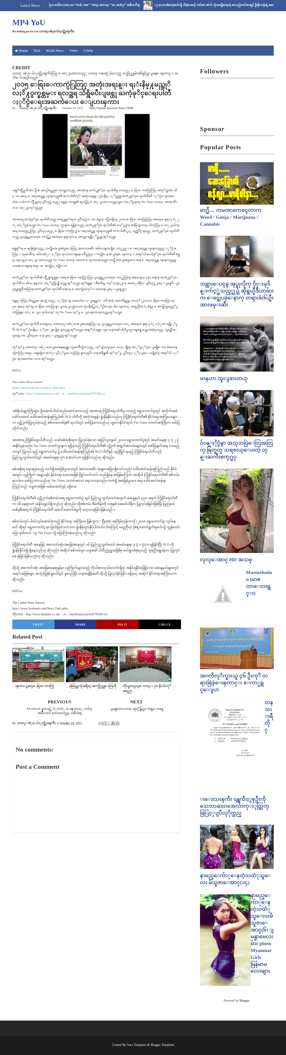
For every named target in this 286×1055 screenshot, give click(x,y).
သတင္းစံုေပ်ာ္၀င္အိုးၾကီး (38, 108)
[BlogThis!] (105, 723)
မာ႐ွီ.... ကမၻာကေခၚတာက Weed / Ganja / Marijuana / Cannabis (230, 217)
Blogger (244, 1000)
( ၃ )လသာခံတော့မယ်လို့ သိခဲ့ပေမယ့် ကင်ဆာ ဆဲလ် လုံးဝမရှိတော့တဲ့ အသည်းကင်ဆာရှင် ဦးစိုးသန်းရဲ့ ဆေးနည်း (197, 4)
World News (55, 51)
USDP (129, 108)
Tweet (38, 624)
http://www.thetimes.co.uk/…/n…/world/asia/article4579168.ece (66, 393)
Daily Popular (97, 108)
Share (80, 624)
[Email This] (100, 723)
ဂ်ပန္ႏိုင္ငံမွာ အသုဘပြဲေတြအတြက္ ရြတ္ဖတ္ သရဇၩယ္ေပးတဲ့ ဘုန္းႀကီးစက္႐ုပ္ (236, 450)
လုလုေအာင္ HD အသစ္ (226, 559)
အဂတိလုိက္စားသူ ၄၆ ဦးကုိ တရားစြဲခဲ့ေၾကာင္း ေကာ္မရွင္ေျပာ (234, 682)
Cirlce (165, 624)
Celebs (88, 51)
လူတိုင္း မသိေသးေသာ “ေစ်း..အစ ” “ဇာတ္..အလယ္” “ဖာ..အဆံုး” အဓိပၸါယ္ (72, 4)
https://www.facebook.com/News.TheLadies (38, 387)
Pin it (122, 624)
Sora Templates (136, 1045)
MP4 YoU (28, 22)
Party (122, 108)
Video (73, 51)
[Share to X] (109, 723)
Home (23, 51)
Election (112, 108)
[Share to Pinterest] (117, 723)
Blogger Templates (162, 1045)
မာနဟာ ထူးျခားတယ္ (224, 378)
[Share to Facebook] (113, 723)
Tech (36, 51)
